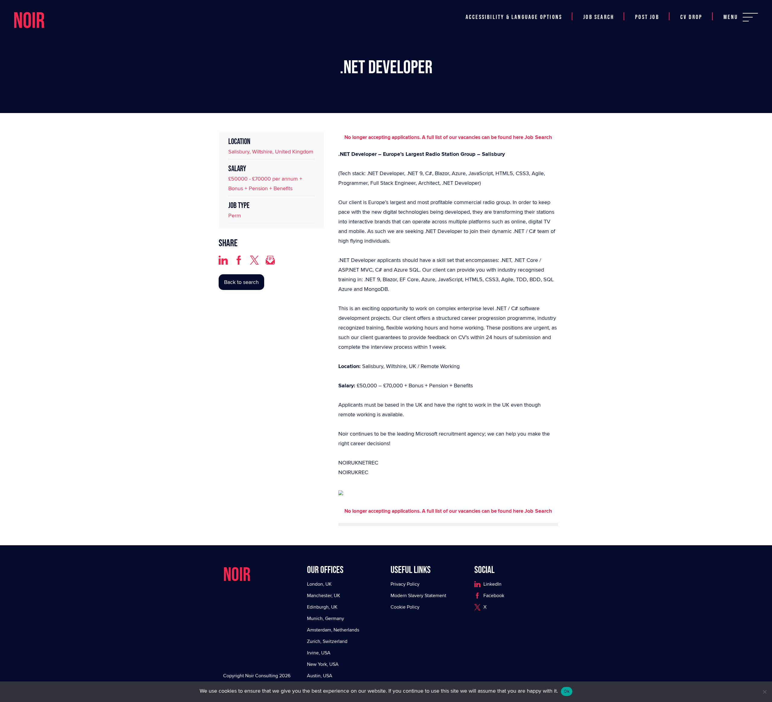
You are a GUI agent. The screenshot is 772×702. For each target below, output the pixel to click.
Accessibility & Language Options (514, 10)
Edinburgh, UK (322, 606)
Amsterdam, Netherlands (333, 629)
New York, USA (323, 664)
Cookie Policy (405, 606)
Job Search (598, 10)
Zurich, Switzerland (327, 641)
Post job (647, 10)
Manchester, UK (323, 595)
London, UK (319, 584)
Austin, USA (319, 675)
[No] (764, 692)
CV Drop (691, 10)
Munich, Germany (325, 618)
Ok (566, 691)
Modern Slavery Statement (418, 595)
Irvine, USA (319, 652)
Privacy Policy (405, 584)
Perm (234, 215)
